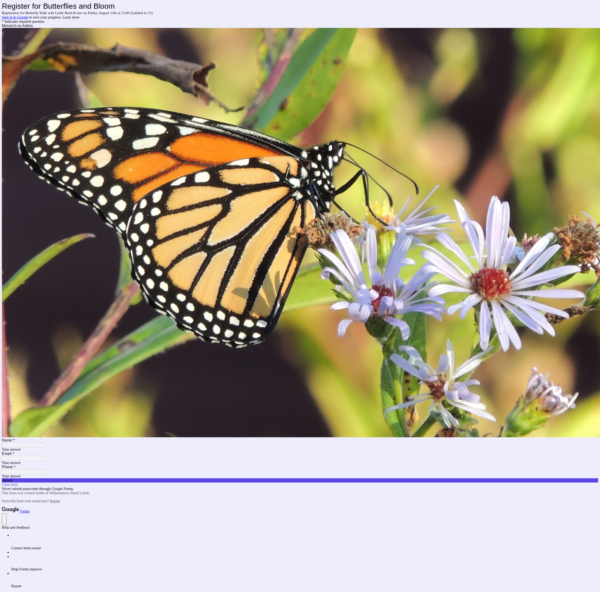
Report (55, 501)
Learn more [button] (70, 17)
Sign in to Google (15, 17)
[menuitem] (304, 541)
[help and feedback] (4, 519)
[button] (300, 480)
